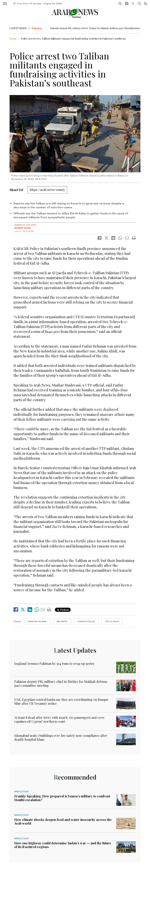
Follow (64, 609)
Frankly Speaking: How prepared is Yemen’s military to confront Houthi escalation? (62, 798)
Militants (62, 621)
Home (13, 38)
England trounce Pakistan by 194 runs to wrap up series (54, 663)
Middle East (21, 791)
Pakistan (37, 28)
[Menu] (5, 4)
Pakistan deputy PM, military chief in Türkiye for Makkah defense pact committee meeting (97, 28)
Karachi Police (86, 621)
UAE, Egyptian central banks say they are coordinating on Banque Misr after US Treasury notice (61, 701)
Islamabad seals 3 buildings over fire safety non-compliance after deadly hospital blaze (60, 737)
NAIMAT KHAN (22, 227)
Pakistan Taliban (37, 621)
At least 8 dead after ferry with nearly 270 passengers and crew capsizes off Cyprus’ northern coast (59, 719)
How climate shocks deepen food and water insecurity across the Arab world (63, 821)
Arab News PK (24, 3)
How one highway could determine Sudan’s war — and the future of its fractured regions (62, 845)
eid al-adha (112, 621)
